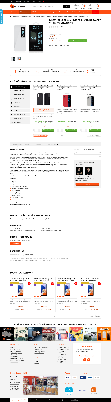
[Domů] (10, 16)
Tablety (34, 12)
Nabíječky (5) (18, 106)
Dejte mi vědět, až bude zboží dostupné (60, 45)
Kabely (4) (17, 110)
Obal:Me (49, 16)
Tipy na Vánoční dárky (63, 347)
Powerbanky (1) (18, 118)
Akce (95, 12)
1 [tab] (62, 135)
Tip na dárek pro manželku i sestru (62, 358)
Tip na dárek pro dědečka (62, 355)
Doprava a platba (15, 349)
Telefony (14, 12)
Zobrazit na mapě (14, 384)
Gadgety (53, 12)
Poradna (12, 1)
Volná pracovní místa (40, 351)
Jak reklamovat (14, 356)
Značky (33, 1)
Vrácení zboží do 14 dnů (17, 358)
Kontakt (39, 1)
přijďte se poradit (92, 73)
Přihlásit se (48, 260)
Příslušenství (24, 12)
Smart (61, 12)
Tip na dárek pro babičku (62, 351)
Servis (36, 364)
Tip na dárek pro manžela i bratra (62, 362)
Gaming (81, 12)
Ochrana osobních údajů (17, 360)
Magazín (18, 1)
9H (100, 156)
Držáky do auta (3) (19, 114)
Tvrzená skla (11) (19, 91)
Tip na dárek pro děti (63, 349)
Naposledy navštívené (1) (20, 400)
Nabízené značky (39, 349)
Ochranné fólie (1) (19, 95)
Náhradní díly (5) (19, 98)
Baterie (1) (17, 102)
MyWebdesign (74, 400)
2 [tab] (63, 135)
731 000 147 (85, 178)
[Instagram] (88, 359)
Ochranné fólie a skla (26, 16)
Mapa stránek (14, 362)
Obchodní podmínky (16, 351)
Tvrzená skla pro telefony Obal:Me (42, 218)
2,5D (100, 153)
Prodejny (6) (26, 1)
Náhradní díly (71, 12)
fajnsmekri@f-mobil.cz (82, 180)
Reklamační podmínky (16, 353)
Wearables (43, 12)
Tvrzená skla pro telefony (39, 16)
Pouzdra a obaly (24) (20, 87)
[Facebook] (84, 359)
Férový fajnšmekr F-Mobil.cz (42, 347)
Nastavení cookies (39, 353)
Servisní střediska (15, 354)
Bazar (89, 12)
